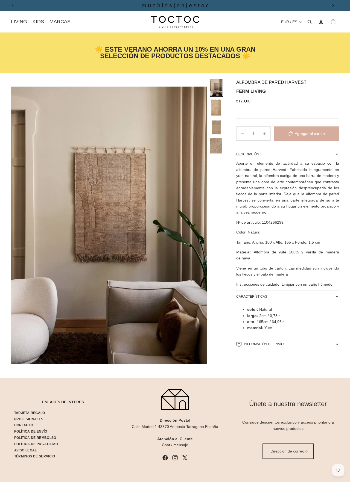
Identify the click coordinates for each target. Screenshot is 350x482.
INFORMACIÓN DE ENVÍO (264, 344)
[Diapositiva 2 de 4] (216, 107)
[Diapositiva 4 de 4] (216, 145)
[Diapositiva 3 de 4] (216, 127)
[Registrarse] (306, 451)
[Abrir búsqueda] (310, 22)
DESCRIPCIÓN (247, 154)
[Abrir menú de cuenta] (321, 22)
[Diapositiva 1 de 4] (216, 87)
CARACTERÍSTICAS (251, 296)
